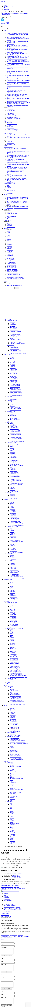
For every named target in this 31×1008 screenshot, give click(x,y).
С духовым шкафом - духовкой (17, 343)
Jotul (11, 819)
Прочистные (13, 496)
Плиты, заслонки (11, 227)
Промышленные (14, 724)
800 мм (11, 583)
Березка (12, 765)
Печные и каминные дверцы (17, 578)
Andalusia (9, 187)
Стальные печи (10, 109)
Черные (12, 608)
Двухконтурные (14, 624)
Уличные (12, 505)
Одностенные (13, 617)
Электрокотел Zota (14, 728)
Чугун (11, 605)
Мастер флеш (10, 218)
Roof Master (13, 834)
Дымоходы (6, 209)
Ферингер (12, 795)
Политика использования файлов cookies (12, 935)
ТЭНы (11, 746)
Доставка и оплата (8, 901)
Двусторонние (13, 595)
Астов (11, 763)
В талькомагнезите (14, 349)
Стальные (9, 125)
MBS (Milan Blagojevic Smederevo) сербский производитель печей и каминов (18, 62)
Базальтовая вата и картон (16, 439)
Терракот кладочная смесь (16, 789)
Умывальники (13, 458)
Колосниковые (13, 327)
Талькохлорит (13, 416)
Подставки (12, 563)
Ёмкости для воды (14, 475)
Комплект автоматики (15, 757)
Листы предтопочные (15, 433)
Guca (11, 815)
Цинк (11, 603)
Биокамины (10, 547)
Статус (11, 785)
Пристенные (13, 514)
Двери (11, 445)
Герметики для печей (12, 271)
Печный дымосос (11, 263)
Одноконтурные (14, 625)
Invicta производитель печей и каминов (17, 49)
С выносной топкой (12, 124)
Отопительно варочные (13, 341)
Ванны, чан (13, 454)
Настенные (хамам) (15, 384)
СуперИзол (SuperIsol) (15, 437)
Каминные (12, 495)
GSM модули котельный (16, 758)
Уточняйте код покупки (10, 905)
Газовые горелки (14, 461)
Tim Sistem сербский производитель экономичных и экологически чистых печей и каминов (18, 39)
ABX (11, 803)
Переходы (12, 612)
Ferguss (11, 811)
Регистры (9, 248)
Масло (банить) (14, 471)
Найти (16, 288)
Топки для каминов (12, 580)
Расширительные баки (15, 739)
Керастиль (12, 609)
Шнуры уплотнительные (16, 438)
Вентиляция (13, 456)
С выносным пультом (15, 408)
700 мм (11, 582)
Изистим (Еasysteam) (15, 771)
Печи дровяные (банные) (13, 115)
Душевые (12, 450)
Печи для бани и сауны (13, 355)
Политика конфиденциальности (9, 935)
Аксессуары (10, 193)
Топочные (12, 494)
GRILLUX (12, 842)
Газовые (12, 359)
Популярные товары (9, 904)
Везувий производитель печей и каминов (17, 73)
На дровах (12, 364)
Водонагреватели (11, 732)
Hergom (12, 818)
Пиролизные (13, 719)
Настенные (12, 507)
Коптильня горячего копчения (14, 285)
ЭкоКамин (12, 799)
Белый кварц (13, 415)
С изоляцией (13, 613)
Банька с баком (10, 126)
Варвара (12, 767)
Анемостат (9, 279)
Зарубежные (10, 801)
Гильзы (8, 236)
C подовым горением (15, 331)
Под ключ (9, 141)
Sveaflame (12, 838)
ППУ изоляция (10, 256)
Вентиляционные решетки (16, 576)
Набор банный (13, 568)
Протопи (12, 784)
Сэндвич (9, 217)
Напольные (12, 368)
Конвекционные (14, 380)
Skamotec (12, 837)
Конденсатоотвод (11, 265)
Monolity (12, 827)
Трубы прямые (10, 258)
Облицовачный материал (16, 483)
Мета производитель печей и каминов (16, 45)
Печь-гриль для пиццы (15, 698)
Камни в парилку (11, 144)
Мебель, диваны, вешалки (16, 465)
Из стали (12, 587)
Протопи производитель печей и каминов (17, 69)
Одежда (12, 449)
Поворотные (13, 515)
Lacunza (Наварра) (14, 823)
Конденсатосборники (12, 270)
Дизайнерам (7, 899)
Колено (8, 237)
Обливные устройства (15, 479)
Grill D (11, 814)
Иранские (12, 545)
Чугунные (9, 122)
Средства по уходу (14, 574)
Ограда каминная (14, 571)
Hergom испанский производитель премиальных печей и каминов (15, 96)
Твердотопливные (14, 725)
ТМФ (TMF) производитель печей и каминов (18, 54)
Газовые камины (11, 542)
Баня (5, 120)
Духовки (9, 223)
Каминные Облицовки (9, 183)
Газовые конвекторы (15, 731)
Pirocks (8, 186)
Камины (6, 145)
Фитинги (12, 748)
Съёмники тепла (11, 262)
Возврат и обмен (8, 900)
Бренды (6, 761)
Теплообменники (14, 462)
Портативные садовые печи (17, 701)
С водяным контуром (15, 335)
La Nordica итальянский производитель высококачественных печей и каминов (17, 59)
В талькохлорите (14, 347)
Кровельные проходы (15, 434)
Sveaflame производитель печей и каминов (18, 82)
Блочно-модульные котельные (17, 742)
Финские (12, 358)
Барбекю (6, 685)
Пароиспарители (14, 472)
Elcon (11, 807)
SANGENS (12, 835)
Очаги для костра (14, 693)
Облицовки (13, 565)
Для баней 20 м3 (14, 378)
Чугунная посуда (14, 692)
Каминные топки (8, 147)
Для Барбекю (10, 284)
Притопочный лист (15, 575)
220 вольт (12, 406)
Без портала (13, 536)
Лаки (11, 467)
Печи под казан (14, 690)
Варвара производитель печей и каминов (17, 57)
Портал (11, 529)
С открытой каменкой (15, 391)
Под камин (12, 366)
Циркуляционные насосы (16, 759)
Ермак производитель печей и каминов (17, 101)
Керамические (13, 328)
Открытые (12, 593)
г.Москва (3, 1)
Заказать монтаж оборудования (12, 907)
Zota (11, 843)
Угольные (12, 711)
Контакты (6, 897)
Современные (13, 517)
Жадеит (12, 414)
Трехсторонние (13, 597)
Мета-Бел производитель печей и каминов (17, 88)
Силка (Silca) (13, 425)
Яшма (11, 412)
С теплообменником (15, 387)
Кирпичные (13, 324)
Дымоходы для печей (12, 213)
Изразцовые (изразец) (15, 334)
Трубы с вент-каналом (15, 626)
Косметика (12, 452)
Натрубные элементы (15, 480)
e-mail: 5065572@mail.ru (7, 916)
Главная (6, 893)
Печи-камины (10, 113)
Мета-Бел (12, 777)
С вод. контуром (14, 598)
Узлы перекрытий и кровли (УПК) (15, 278)
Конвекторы (10, 252)
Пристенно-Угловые (15, 519)
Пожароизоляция (14, 427)
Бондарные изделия (15, 477)
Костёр (11, 773)
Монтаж (6, 228)
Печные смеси (13, 426)
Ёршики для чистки (12, 269)
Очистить (3, 955)
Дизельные (12, 717)
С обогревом (13, 537)
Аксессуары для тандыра (16, 700)
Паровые (12, 530)
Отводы (9, 242)
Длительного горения (15, 339)
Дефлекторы (10, 254)
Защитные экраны (14, 572)
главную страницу (15, 876)
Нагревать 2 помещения (16, 395)
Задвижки (9, 224)
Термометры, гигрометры (16, 484)
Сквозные (12, 590)
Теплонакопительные (12, 117)
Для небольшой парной (16, 393)
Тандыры (12, 689)
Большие (12, 532)
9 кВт (11, 404)
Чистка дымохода (11, 266)
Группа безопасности (15, 755)
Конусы (9, 239)
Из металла (12, 509)
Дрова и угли (13, 567)
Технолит (12, 790)
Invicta (11, 809)
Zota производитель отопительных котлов (17, 198)
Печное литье (7, 220)
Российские (10, 762)
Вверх (2, 939)
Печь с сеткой (13, 369)
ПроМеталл (13, 782)
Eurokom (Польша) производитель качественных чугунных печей (15, 51)
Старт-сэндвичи (11, 259)
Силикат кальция (14, 429)
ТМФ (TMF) (13, 793)
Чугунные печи (11, 110)
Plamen (11, 831)
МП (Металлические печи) (16, 778)
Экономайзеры (13, 622)
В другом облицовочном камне (18, 353)
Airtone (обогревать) (15, 540)
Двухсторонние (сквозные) (16, 525)
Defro (11, 805)
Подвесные (12, 510)
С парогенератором (15, 385)
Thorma (11, 839)
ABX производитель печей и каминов (16, 92)
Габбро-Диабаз (13, 418)
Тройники (9, 246)
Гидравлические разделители (17, 740)
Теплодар (12, 786)
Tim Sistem (12, 841)
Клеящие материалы (15, 431)
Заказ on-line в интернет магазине (12, 908)
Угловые (12, 338)
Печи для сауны (8, 133)
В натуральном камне (15, 351)
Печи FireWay (10, 44)
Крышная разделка (11, 267)
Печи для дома (7, 319)
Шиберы (9, 243)
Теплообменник (11, 260)
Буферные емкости (14, 738)
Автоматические (14, 723)
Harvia (11, 816)
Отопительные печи (12, 111)
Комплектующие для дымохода (15, 214)
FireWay (12, 812)
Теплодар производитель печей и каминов (17, 53)
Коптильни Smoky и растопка (17, 704)
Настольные (13, 549)
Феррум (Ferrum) (14, 796)
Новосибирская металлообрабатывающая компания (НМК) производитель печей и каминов (17, 35)
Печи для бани (7, 121)
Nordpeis (12, 830)
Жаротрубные (13, 720)
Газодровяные (13, 373)
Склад (5, 895)
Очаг (11, 528)
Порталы (12, 561)
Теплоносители (14, 750)
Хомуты (9, 240)
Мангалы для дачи (14, 687)
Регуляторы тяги (14, 751)
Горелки (12, 747)
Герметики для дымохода (13, 275)
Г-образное (12, 556)
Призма (12, 584)
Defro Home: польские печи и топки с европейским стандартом (16, 90)
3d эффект (12, 533)
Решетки (9, 191)
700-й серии (13, 511)
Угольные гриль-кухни (15, 696)
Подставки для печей (15, 435)
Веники (12, 448)
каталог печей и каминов (15, 873)
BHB (11, 804)
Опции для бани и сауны (13, 444)
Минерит (12, 423)
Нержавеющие (13, 374)
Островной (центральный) (16, 523)
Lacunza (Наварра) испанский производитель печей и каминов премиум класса (18, 103)
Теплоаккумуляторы (15, 754)
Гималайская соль (14, 473)
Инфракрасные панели (15, 481)
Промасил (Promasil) (15, 430)
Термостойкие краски (12, 273)
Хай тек (12, 502)
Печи (5, 30)
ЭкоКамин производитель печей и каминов (18, 56)
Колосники (9, 225)
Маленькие (12, 534)
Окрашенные (13, 616)
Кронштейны (10, 255)
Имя (2, 941)
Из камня (12, 506)
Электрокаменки (11, 114)
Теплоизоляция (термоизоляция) (15, 277)
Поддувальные (13, 498)
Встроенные (13, 513)
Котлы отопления (11, 706)
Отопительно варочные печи (14, 118)
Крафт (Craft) (13, 614)
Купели (11, 446)
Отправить (9, 955)
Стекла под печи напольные (17, 441)
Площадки (9, 251)
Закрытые (12, 591)
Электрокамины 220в (12, 526)
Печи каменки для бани (13, 130)
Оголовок (9, 247)
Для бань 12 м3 (13, 377)
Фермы (8, 235)
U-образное (12, 557)
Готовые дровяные (14, 518)
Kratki (11, 822)
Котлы (5, 194)
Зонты (8, 233)
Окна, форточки (14, 460)
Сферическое (13, 559)
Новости (6, 896)
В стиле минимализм (15, 521)
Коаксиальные (13, 618)
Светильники (13, 457)
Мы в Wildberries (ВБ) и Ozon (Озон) (13, 909)
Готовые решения (11, 216)
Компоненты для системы (13, 736)
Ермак (11, 770)
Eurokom (12, 808)
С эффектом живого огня (16, 541)
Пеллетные (12, 716)
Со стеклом (9, 553)
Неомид (12, 780)
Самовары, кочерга (14, 464)
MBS (11, 826)
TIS (7, 200)
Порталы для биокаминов (16, 552)
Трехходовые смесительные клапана (19, 743)
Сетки (8, 231)
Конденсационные (14, 727)
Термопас (12, 788)
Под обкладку (13, 370)
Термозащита (10, 422)
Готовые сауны (13, 399)
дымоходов (16, 875)
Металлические (14, 330)
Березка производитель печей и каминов (17, 94)
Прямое (12, 555)
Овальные (12, 610)
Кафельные (12, 326)
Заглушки (9, 244)
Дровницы (12, 564)
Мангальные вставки (15, 694)
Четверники (10, 250)
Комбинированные (14, 729)
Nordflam (12, 828)
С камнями (12, 365)
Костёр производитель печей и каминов (17, 201)
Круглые (12, 357)
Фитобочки (12, 453)
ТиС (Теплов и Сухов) (15, 792)
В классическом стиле (15, 522)
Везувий (12, 681)
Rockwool (12, 832)
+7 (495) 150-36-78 (16, 877)
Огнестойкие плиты (12, 442)
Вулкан (11, 679)
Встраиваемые (13, 538)
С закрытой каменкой (12, 129)
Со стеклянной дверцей (16, 392)
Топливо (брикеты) (14, 476)
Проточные (12, 734)
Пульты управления (15, 753)
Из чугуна (12, 322)
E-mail (2, 944)
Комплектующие (11, 190)
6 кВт (11, 403)
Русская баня (13, 397)
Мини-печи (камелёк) (15, 388)
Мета (8, 185)
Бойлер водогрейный (15, 735)
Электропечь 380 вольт (15, 410)
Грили (5, 281)
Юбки (8, 232)
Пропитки (12, 468)
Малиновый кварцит (15, 419)
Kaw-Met (12, 820)
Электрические (10, 143)
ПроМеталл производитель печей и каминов (18, 80)
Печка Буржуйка (14, 336)
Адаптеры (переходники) (13, 274)
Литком (12, 774)
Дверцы (9, 492)
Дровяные (12, 712)
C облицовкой (10, 128)
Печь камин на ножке (15, 350)
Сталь (11, 606)
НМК (11, 781)
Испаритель (13, 469)
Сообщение (4, 947)
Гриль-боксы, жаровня (15, 697)
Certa (11, 800)
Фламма (12, 797)
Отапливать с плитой (15, 342)
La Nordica (12, 824)
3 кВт (11, 402)
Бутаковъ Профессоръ (15, 766)
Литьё (8, 486)
